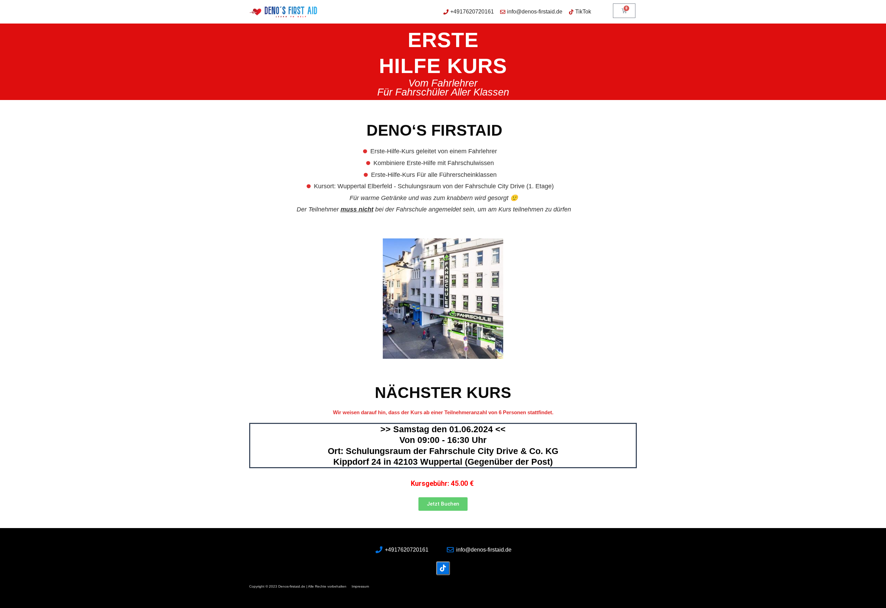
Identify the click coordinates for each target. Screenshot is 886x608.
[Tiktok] (443, 568)
